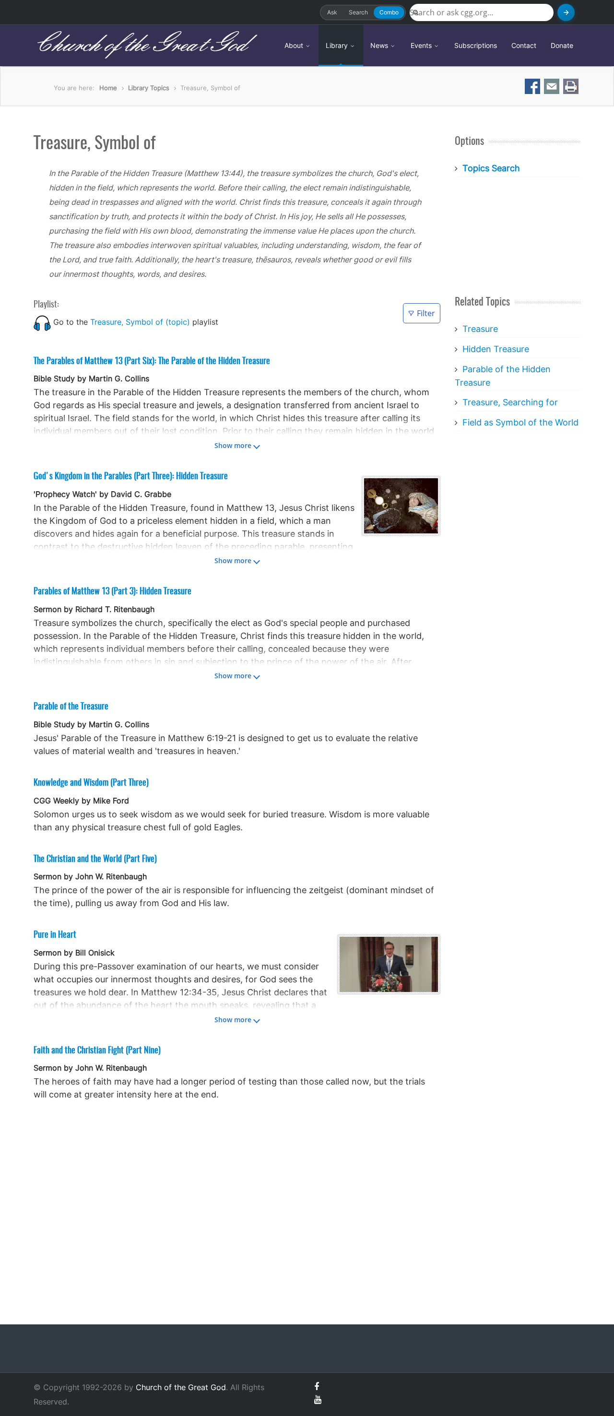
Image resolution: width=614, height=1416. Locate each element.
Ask (332, 12)
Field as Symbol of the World (520, 422)
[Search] (566, 12)
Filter (426, 313)
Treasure (480, 329)
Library (338, 45)
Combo (389, 12)
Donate (562, 45)
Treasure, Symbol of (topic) (140, 322)
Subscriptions (475, 45)
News (380, 45)
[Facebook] (316, 1386)
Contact (523, 45)
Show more (232, 445)
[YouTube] (317, 1399)
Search (358, 12)
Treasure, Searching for (510, 402)
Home (108, 88)
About (294, 45)
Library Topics (148, 88)
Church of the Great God (140, 45)
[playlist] (42, 322)
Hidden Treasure (495, 349)
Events (422, 45)
